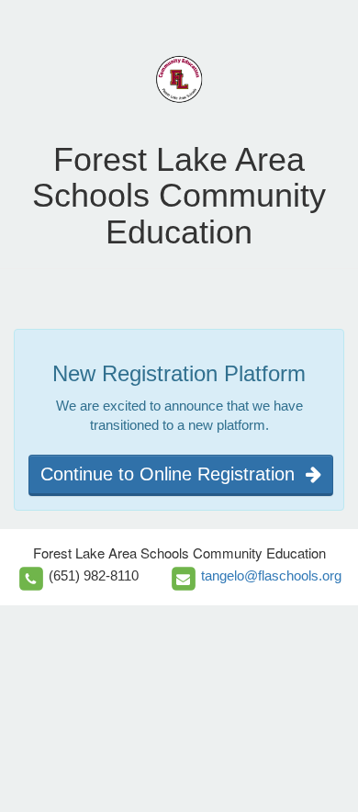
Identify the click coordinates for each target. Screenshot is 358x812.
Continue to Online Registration (173, 474)
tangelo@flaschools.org (271, 575)
